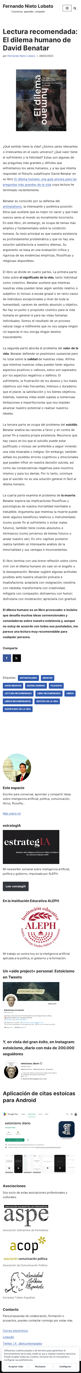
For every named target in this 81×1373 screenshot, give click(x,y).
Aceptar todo (15, 1366)
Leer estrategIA (16, 886)
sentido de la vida (47, 701)
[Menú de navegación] (67, 8)
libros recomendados (18, 701)
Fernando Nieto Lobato (21, 55)
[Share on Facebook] (7, 658)
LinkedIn (8, 1337)
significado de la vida (18, 709)
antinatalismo (12, 206)
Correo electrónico (15, 1330)
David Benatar (13, 685)
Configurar (65, 1366)
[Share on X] (17, 658)
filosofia (56, 685)
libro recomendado (49, 693)
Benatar (47, 678)
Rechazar (40, 1366)
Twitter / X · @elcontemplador (22, 1343)
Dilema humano (36, 685)
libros (70, 693)
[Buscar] (74, 8)
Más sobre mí (12, 813)
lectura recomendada (18, 693)
